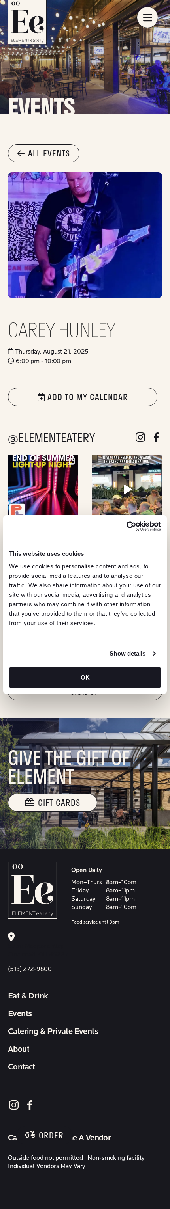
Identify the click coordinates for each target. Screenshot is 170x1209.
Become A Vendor (79, 1138)
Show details (127, 653)
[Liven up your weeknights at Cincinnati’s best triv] (127, 490)
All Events (49, 153)
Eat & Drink (28, 996)
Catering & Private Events (53, 1031)
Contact (21, 1067)
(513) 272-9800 (30, 968)
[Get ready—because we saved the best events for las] (43, 490)
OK (85, 677)
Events (20, 1014)
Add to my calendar (86, 396)
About (18, 1049)
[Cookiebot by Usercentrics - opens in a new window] (126, 526)
